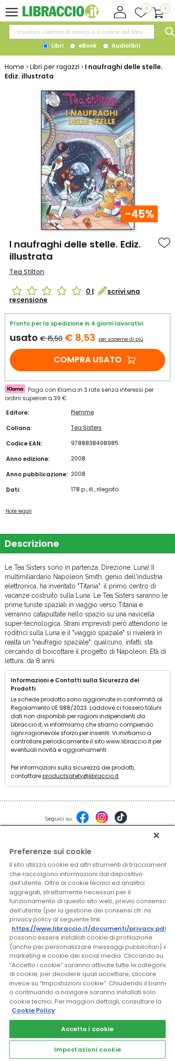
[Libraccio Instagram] (101, 822)
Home (14, 66)
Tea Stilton (26, 271)
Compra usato (88, 359)
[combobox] (81, 31)
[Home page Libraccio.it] (60, 16)
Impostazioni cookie (87, 1049)
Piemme (82, 412)
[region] (87, 943)
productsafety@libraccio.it (80, 776)
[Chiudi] (156, 835)
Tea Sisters (86, 427)
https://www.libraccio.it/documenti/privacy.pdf (89, 928)
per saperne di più (120, 339)
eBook (87, 46)
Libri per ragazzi (54, 66)
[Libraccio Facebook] (82, 822)
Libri (56, 46)
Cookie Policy (33, 1010)
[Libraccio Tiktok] (120, 822)
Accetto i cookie (87, 1029)
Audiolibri (125, 46)
